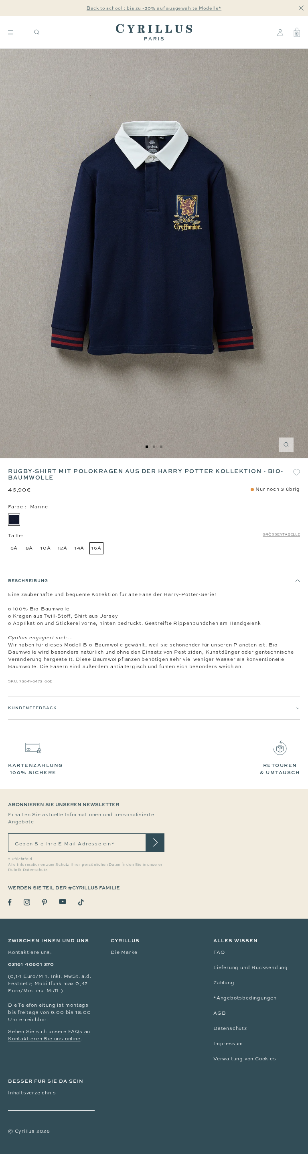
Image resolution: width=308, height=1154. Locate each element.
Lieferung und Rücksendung (250, 967)
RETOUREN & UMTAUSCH (280, 769)
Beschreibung (28, 580)
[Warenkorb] (297, 32)
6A (14, 548)
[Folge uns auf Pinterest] (44, 902)
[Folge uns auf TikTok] (81, 902)
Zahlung (224, 982)
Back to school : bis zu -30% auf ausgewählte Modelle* (154, 8)
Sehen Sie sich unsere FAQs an (49, 1031)
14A (79, 548)
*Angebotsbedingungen (245, 998)
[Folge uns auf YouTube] (62, 901)
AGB (219, 1013)
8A (29, 548)
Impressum (228, 1043)
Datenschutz (230, 1028)
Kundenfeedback (32, 707)
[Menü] (10, 32)
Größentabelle (281, 534)
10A (46, 548)
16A (96, 548)
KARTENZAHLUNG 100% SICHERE (35, 769)
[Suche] (37, 32)
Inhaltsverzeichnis (32, 1093)
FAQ (219, 952)
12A (62, 548)
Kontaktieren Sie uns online (44, 1039)
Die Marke (124, 952)
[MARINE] (14, 520)
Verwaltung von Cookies (244, 1059)
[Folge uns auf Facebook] (10, 902)
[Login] (280, 32)
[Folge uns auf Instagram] (27, 902)
